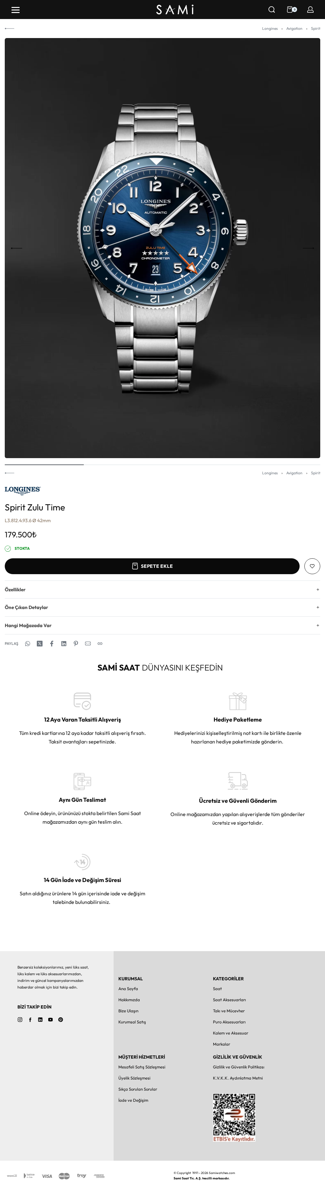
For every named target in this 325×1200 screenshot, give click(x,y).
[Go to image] (44, 464)
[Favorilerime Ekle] (312, 566)
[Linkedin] (40, 1019)
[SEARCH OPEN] (271, 9)
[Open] (15, 10)
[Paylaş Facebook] (52, 643)
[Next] (308, 248)
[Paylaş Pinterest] (76, 643)
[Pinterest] (60, 1019)
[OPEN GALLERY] (162, 248)
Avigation (294, 28)
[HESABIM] (310, 9)
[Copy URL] (100, 643)
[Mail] (88, 643)
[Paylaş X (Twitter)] (40, 643)
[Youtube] (50, 1019)
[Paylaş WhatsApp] (27, 643)
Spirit (315, 28)
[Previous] (16, 248)
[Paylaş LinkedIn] (64, 643)
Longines (270, 28)
